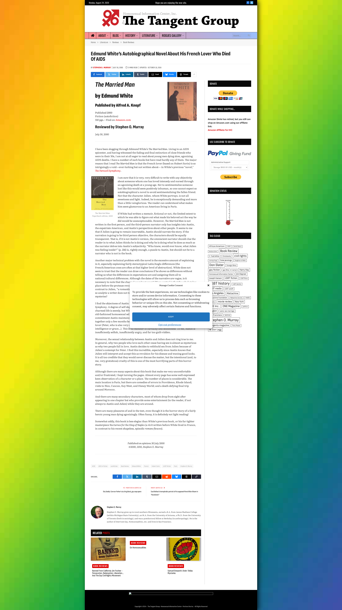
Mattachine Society (236, 298)
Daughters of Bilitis (240, 260)
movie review (225, 301)
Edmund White (136, 466)
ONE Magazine (231, 306)
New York (239, 301)
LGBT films (244, 278)
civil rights (240, 256)
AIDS (93, 466)
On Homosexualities (138, 547)
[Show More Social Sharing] (194, 74)
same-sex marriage (227, 311)
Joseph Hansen (215, 278)
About (102, 35)
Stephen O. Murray (102, 67)
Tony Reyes (236, 325)
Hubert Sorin (156, 466)
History (130, 35)
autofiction (114, 466)
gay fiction (214, 269)
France (146, 466)
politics (245, 307)
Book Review (125, 466)
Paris (175, 466)
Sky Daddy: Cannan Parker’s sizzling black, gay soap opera (122, 491)
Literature (148, 35)
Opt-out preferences (169, 324)
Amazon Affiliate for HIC (220, 130)
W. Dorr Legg (215, 329)
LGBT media (215, 288)
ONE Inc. (214, 306)
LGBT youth (229, 289)
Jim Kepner (241, 274)
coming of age (213, 260)
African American (216, 246)
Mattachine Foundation (218, 298)
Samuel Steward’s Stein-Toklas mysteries (180, 572)
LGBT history (219, 283)
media (247, 298)
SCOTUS (227, 315)
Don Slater (216, 265)
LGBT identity (237, 284)
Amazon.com (123, 120)
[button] (208, 285)
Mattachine (232, 293)
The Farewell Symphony (108, 170)
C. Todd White (214, 256)
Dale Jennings (226, 260)
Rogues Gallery (171, 35)
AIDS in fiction (103, 466)
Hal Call (234, 270)
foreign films (231, 265)
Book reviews (100, 566)
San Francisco (215, 315)
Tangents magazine (219, 325)
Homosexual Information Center (221, 274)
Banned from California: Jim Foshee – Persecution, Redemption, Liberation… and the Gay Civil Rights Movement (108, 573)
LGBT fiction (167, 466)
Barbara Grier (213, 251)
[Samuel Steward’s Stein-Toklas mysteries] (183, 549)
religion (213, 310)
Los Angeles (216, 293)
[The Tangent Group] (171, 18)
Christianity (226, 256)
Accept (171, 316)
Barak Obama (237, 246)
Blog (116, 35)
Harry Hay (244, 269)
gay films (226, 270)
